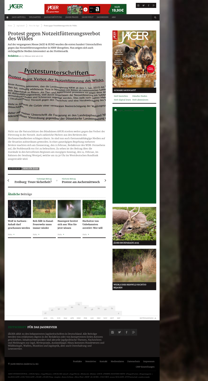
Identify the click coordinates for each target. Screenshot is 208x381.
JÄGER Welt (87, 17)
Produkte (77, 361)
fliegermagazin (145, 374)
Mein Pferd (79, 377)
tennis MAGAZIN (117, 377)
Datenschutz (133, 361)
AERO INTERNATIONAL (18, 374)
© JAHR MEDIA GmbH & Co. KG (23, 364)
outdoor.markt (144, 377)
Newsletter (90, 361)
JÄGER (39, 377)
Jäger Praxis (71, 17)
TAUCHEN (104, 377)
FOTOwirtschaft (131, 377)
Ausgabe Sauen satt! (125, 90)
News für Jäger (34, 26)
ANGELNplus (34, 374)
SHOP (87, 377)
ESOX (100, 374)
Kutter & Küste (68, 377)
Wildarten (35, 17)
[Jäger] (23, 7)
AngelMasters (46, 374)
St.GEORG (95, 377)
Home (7, 17)
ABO (114, 17)
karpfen (58, 377)
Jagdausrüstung (53, 17)
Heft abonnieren (140, 100)
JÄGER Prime (48, 377)
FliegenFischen (132, 374)
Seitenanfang (147, 318)
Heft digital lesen (122, 100)
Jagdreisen (102, 17)
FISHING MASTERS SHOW (114, 374)
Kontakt (103, 361)
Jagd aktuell (19, 17)
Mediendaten (117, 361)
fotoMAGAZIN (14, 377)
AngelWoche (75, 374)
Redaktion (13, 56)
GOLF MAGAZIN (28, 377)
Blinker (93, 374)
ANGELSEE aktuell (60, 374)
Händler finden (139, 96)
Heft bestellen (121, 96)
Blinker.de (85, 374)
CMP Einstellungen (145, 367)
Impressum (149, 361)
